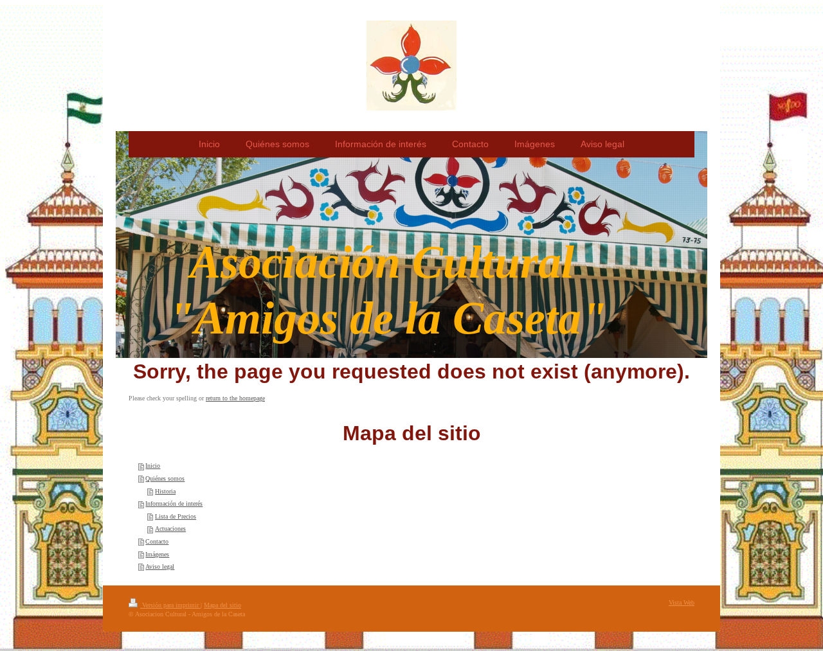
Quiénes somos (165, 478)
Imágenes (157, 554)
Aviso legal (159, 566)
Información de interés (174, 503)
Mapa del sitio (222, 605)
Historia (165, 491)
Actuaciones (170, 528)
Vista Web (681, 602)
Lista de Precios (175, 516)
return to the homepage (235, 398)
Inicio (152, 465)
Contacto (156, 541)
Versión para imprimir (170, 605)
